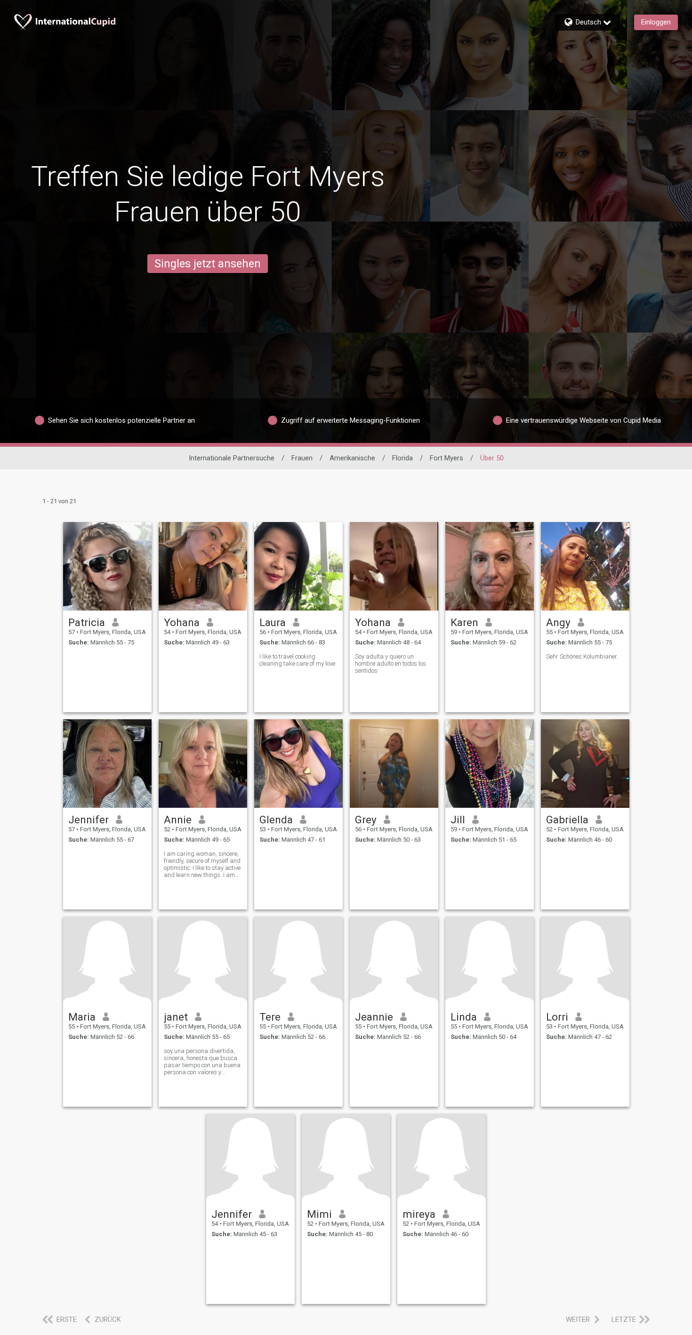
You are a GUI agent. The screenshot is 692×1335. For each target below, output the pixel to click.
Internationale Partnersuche (231, 458)
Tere (270, 1017)
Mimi (319, 1214)
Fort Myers (446, 458)
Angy (558, 622)
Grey (366, 819)
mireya (418, 1214)
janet (176, 1017)
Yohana (182, 622)
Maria (82, 1017)
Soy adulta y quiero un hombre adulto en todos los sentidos (390, 663)
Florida (402, 458)
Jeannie (374, 1017)
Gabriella (567, 819)
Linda (464, 1017)
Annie (178, 819)
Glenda (276, 819)
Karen (464, 622)
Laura (272, 622)
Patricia (86, 622)
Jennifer (88, 819)
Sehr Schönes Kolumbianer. (582, 656)
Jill (458, 819)
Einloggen (656, 22)
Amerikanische (352, 458)
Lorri (557, 1017)
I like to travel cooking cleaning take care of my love (297, 660)
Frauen (302, 458)
